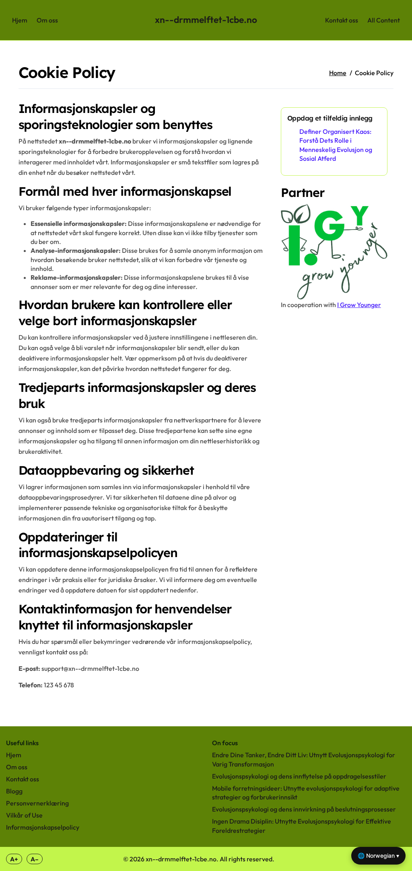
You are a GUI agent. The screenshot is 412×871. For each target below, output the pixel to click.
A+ (14, 859)
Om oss (47, 20)
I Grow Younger (359, 305)
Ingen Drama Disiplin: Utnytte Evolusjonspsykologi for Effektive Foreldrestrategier (301, 825)
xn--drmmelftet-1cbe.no (206, 19)
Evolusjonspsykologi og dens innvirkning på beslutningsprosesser (304, 809)
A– (35, 859)
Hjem (19, 20)
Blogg (14, 791)
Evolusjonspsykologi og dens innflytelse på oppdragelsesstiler (299, 776)
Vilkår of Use (24, 815)
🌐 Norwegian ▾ (378, 855)
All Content (383, 20)
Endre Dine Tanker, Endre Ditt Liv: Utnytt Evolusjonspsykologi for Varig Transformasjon (303, 759)
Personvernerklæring (37, 803)
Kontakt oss (341, 20)
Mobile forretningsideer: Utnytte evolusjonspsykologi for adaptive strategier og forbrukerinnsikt (306, 792)
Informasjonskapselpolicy (42, 827)
